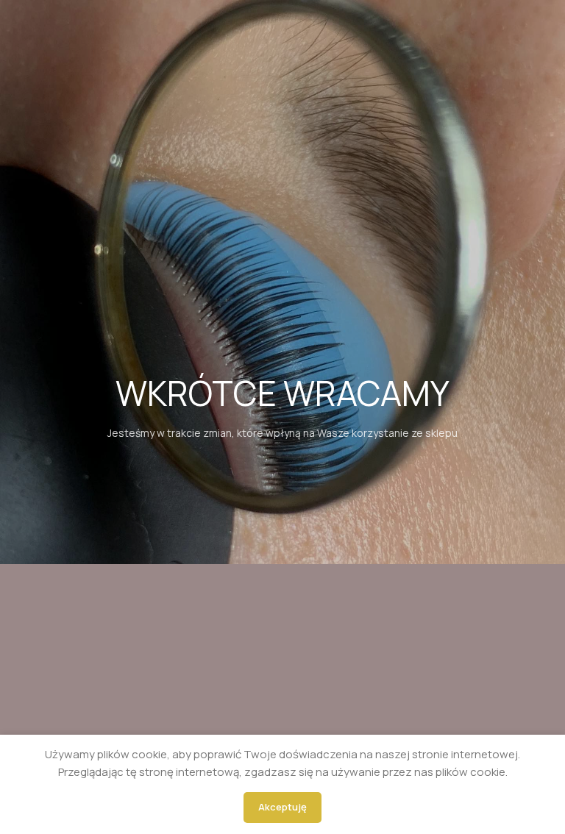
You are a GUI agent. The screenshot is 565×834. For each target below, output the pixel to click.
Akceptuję (282, 806)
